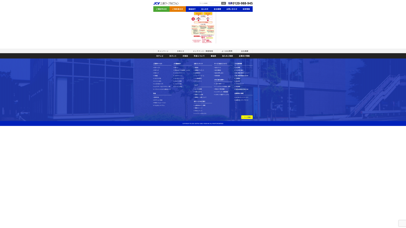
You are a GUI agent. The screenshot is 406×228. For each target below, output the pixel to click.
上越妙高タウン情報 (200, 105)
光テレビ (159, 56)
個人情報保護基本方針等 (241, 75)
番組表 (213, 56)
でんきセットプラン (159, 105)
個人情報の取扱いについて (242, 73)
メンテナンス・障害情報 (203, 51)
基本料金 (156, 97)
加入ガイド (218, 67)
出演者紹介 (198, 73)
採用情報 (246, 9)
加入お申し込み (219, 73)
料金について (199, 56)
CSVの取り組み (239, 70)
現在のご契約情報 (219, 89)
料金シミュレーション (160, 102)
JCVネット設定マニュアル (222, 94)
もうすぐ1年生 (178, 86)
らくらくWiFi (157, 81)
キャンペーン (163, 51)
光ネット (173, 56)
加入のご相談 (227, 56)
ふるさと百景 (178, 81)
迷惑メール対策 (199, 94)
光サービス (157, 67)
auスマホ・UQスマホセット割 (162, 86)
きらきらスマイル (179, 78)
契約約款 (217, 75)
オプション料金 (158, 100)
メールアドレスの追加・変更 (222, 86)
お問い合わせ (231, 9)
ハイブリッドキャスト (200, 113)
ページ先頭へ (248, 117)
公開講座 (237, 78)
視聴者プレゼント (199, 70)
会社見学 (237, 81)
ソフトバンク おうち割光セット (162, 89)
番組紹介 (192, 9)
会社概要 (217, 9)
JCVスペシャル (178, 75)
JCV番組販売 (198, 78)
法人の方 (204, 9)
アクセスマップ (239, 84)
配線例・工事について (200, 97)
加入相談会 (218, 70)
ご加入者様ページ (219, 83)
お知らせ (180, 51)
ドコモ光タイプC (158, 84)
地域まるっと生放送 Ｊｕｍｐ (182, 70)
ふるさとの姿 (178, 84)
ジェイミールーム (199, 75)
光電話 (185, 56)
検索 (223, 3)
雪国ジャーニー (199, 108)
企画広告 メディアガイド (241, 100)
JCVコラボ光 (157, 78)
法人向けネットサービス (241, 97)
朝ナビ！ (177, 67)
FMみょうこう (198, 110)
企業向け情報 (244, 56)
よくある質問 (227, 51)
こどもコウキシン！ (180, 73)
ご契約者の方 (177, 9)
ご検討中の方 (161, 9)
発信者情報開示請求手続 (241, 89)
